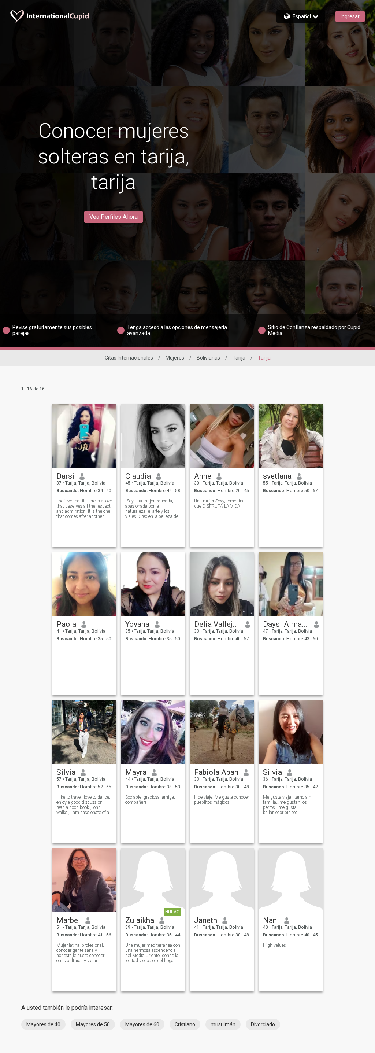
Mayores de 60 (142, 1024)
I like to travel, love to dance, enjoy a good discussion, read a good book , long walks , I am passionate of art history (84, 805)
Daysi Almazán (286, 624)
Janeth (205, 920)
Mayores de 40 (43, 1024)
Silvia (65, 772)
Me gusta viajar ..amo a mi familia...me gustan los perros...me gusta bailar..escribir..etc (288, 805)
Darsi (65, 476)
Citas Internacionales (129, 358)
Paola (66, 624)
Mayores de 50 (93, 1024)
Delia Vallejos (217, 624)
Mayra (135, 772)
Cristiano (185, 1024)
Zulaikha (139, 920)
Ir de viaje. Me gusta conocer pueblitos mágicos (221, 800)
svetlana (277, 476)
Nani (271, 920)
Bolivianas (208, 358)
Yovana (137, 624)
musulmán (223, 1024)
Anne (202, 476)
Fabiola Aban (216, 772)
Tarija (239, 358)
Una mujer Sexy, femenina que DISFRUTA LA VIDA (219, 503)
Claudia (138, 476)
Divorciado (263, 1024)
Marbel (68, 920)
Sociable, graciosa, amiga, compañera (150, 800)
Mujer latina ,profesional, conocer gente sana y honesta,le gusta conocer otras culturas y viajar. (80, 953)
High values (274, 945)
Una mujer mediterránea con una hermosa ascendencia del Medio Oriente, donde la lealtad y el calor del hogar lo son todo (152, 953)
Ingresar (350, 16)
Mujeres (175, 358)
